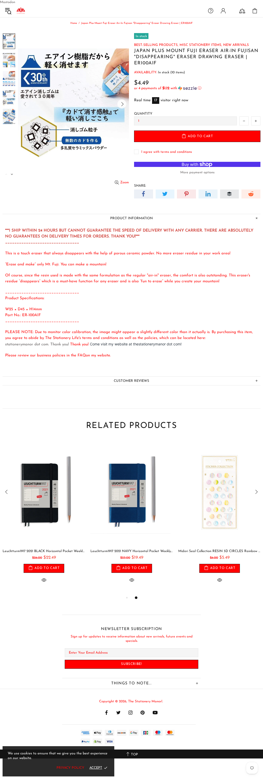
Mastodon (7, 2)
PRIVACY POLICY (70, 768)
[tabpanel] (44, 517)
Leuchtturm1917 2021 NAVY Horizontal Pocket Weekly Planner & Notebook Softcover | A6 (131, 551)
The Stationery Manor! (20, 10)
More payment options (197, 172)
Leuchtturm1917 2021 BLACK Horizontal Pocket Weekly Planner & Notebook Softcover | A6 (44, 551)
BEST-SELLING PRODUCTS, (156, 45)
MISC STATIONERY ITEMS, (201, 45)
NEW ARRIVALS (236, 45)
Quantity (143, 113)
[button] (197, 88)
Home (73, 23)
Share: (140, 185)
